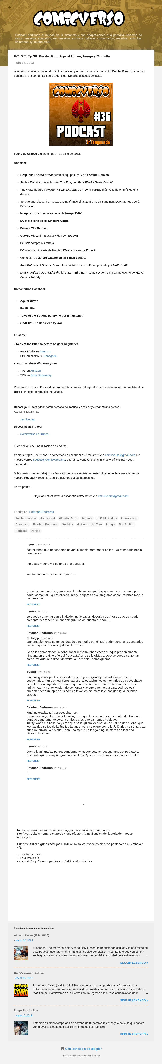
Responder (33, 604)
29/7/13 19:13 (60, 707)
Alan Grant (47, 518)
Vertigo (35, 530)
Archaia (87, 518)
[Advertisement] (81, 891)
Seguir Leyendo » (134, 962)
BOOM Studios (107, 518)
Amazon (35, 370)
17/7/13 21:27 (44, 611)
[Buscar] (152, 8)
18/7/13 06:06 (60, 633)
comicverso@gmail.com (120, 455)
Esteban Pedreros (45, 524)
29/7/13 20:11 (44, 746)
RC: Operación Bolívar (29, 973)
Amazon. (45, 351)
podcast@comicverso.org (49, 459)
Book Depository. (41, 375)
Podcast (21, 530)
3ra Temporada (25, 518)
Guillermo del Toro (89, 524)
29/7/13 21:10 (60, 768)
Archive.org (27, 419)
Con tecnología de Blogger (83, 1048)
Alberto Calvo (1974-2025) (31, 935)
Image (110, 524)
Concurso (22, 524)
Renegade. (50, 356)
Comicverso (129, 518)
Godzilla (67, 524)
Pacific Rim (126, 524)
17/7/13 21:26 (44, 545)
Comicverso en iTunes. (34, 434)
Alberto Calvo (68, 518)
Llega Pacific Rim (26, 1010)
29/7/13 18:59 (44, 672)
